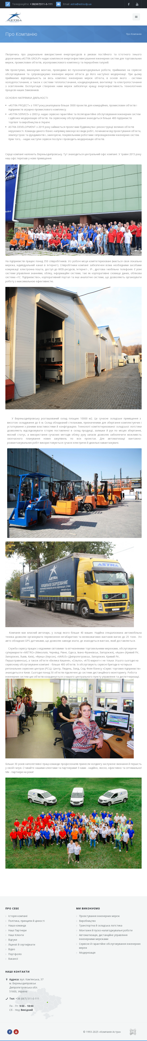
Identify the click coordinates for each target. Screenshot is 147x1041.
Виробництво (87, 921)
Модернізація (87, 952)
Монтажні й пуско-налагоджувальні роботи (105, 930)
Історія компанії (18, 916)
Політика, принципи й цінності (26, 921)
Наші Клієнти (16, 935)
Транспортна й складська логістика (100, 925)
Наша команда (17, 925)
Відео (11, 949)
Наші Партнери (17, 930)
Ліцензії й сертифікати (21, 944)
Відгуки (12, 939)
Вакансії (13, 958)
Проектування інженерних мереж (99, 916)
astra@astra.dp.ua (80, 4)
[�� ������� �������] (14, 16)
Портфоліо (15, 954)
